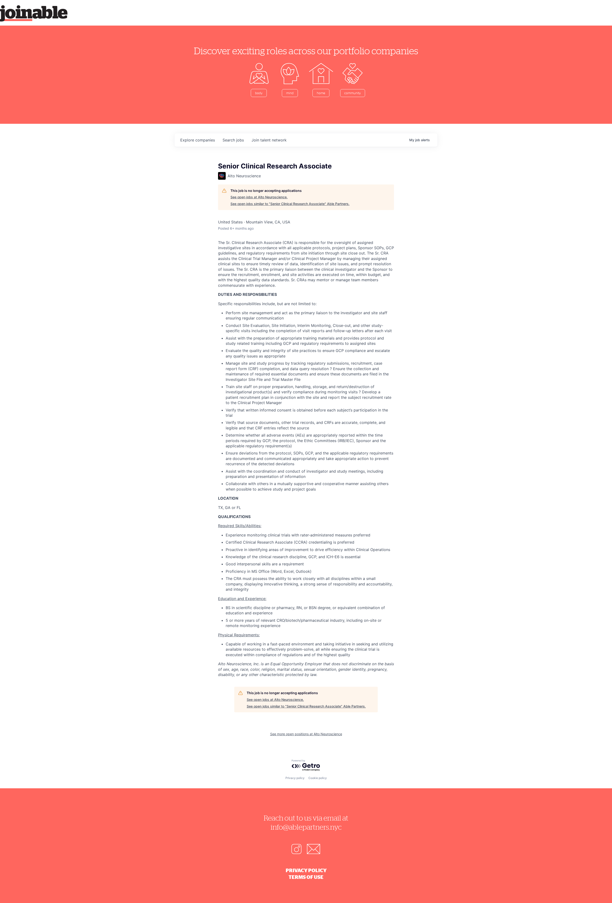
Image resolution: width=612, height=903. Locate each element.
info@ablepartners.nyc (306, 827)
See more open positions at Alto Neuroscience (306, 734)
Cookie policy (317, 778)
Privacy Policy (306, 870)
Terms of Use (306, 877)
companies (197, 140)
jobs (233, 140)
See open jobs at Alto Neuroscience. (259, 197)
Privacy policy (295, 778)
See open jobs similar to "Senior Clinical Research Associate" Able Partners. (290, 204)
